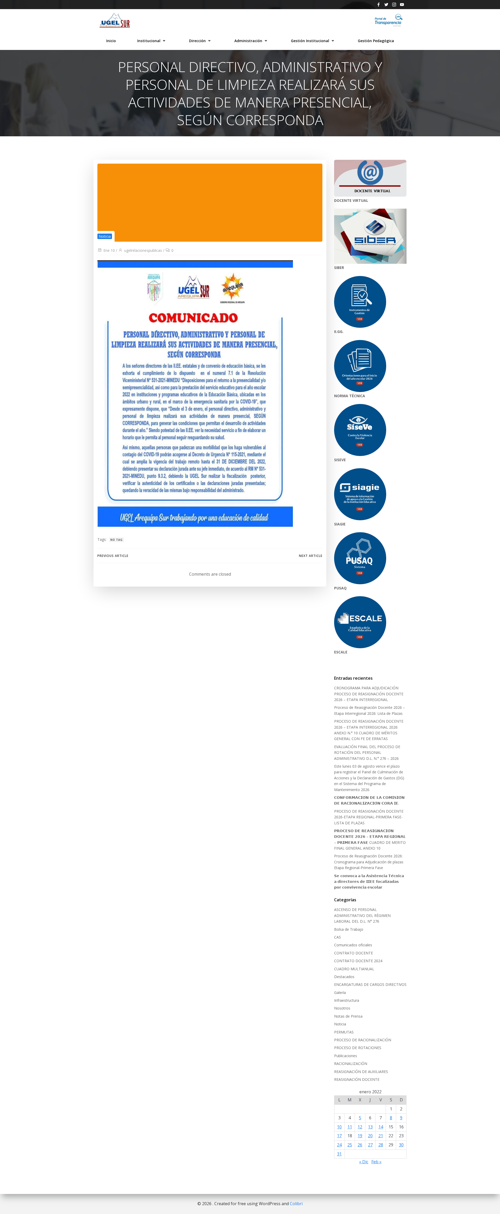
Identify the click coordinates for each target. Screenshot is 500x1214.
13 (370, 1127)
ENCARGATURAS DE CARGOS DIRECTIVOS (370, 984)
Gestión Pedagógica (376, 40)
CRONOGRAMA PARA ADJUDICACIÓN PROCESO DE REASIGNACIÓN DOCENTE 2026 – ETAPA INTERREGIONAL (368, 693)
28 (380, 1145)
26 (360, 1145)
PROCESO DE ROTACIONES (357, 1047)
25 (349, 1145)
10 (339, 1127)
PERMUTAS (344, 1032)
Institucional (148, 40)
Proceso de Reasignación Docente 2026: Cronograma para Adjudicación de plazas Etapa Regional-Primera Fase (368, 861)
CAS (337, 937)
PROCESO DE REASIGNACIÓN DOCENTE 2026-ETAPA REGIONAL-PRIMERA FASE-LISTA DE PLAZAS (368, 817)
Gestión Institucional (310, 40)
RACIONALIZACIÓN (350, 1063)
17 (339, 1136)
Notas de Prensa (348, 1016)
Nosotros (342, 1008)
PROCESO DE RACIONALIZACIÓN (362, 1039)
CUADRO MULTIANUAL (354, 968)
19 (360, 1136)
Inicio (111, 40)
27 (370, 1145)
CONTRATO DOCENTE (353, 952)
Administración (248, 40)
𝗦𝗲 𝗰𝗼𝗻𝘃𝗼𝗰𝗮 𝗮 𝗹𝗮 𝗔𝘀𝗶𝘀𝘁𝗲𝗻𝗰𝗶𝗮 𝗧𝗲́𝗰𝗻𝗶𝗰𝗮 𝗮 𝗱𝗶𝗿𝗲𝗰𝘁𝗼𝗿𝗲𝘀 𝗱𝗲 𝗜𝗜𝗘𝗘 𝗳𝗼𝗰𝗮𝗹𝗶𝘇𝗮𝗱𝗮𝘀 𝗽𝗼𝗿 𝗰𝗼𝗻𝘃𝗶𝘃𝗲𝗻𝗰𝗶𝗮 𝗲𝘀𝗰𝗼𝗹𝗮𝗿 (369, 881)
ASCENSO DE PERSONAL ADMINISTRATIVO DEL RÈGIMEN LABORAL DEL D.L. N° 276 (362, 915)
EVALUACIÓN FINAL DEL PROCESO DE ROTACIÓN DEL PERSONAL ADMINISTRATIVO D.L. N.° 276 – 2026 (367, 752)
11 (349, 1127)
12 (360, 1127)
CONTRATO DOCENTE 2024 (358, 960)
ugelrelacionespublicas (143, 250)
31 (339, 1154)
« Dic (363, 1162)
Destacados (344, 976)
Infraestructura (346, 1000)
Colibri (296, 1203)
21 (380, 1136)
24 (339, 1145)
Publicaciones (345, 1055)
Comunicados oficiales (353, 944)
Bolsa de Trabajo (348, 929)
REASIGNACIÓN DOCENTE (356, 1079)
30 (401, 1145)
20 (370, 1136)
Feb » (376, 1162)
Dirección (197, 40)
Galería (340, 992)
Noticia (105, 236)
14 (380, 1127)
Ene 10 (109, 250)
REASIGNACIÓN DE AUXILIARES (361, 1071)
